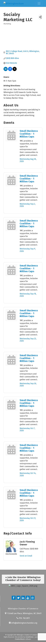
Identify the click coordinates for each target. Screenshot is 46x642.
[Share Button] (40, 17)
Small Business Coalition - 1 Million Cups (29, 133)
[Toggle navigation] (39, 3)
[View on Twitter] (15, 70)
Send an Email (26, 556)
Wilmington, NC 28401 (24, 613)
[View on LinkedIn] (6, 70)
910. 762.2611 (24, 618)
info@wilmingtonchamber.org (24, 623)
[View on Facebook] (10, 70)
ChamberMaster (20, 639)
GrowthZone (29, 637)
